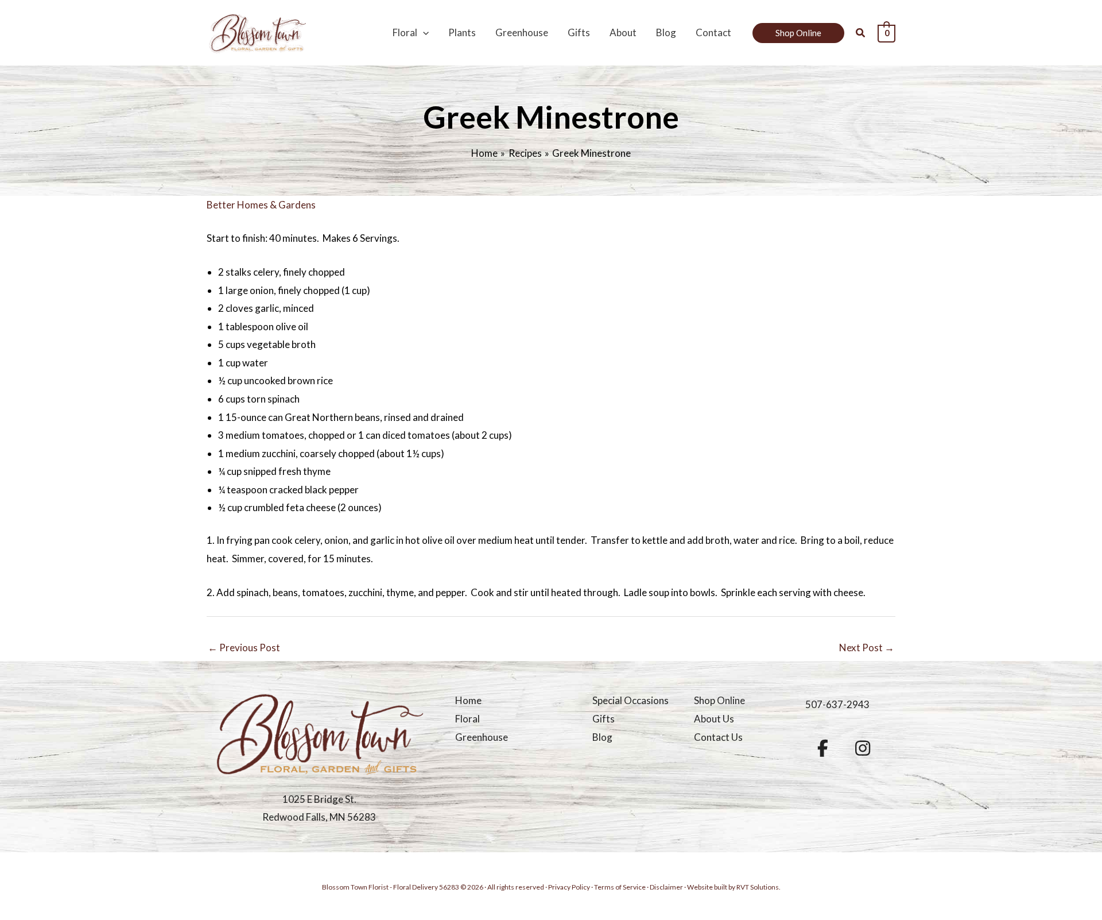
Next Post (866, 647)
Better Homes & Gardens (261, 205)
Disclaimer (666, 887)
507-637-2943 (837, 704)
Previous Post (244, 647)
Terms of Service (620, 887)
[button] (423, 33)
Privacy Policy (569, 887)
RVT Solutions (757, 887)
